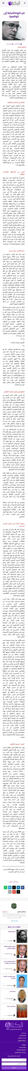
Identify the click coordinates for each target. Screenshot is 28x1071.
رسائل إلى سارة (11, 1006)
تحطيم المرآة (11, 931)
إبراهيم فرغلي (21, 912)
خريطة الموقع (22, 1040)
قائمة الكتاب (22, 1035)
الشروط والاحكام (21, 1050)
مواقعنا (24, 1045)
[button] (22, 887)
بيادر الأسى (12, 991)
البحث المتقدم (22, 1038)
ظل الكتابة (9, 44)
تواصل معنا (22, 1047)
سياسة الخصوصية (20, 1052)
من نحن (24, 1033)
